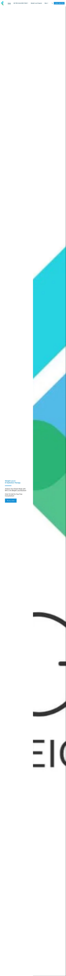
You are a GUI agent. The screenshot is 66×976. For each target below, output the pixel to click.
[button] (52, 3)
